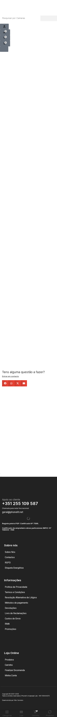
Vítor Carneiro (18, 700)
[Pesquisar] (48, 18)
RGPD (8, 562)
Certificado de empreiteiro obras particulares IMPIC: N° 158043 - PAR (26, 529)
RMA (7, 624)
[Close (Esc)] (0, 473)
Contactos (10, 557)
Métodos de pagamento (16, 602)
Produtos (9, 659)
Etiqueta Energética (14, 568)
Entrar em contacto (10, 376)
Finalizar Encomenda (15, 670)
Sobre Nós (10, 552)
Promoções (10, 629)
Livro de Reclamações (15, 613)
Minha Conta (11, 675)
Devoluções (10, 608)
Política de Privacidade (16, 587)
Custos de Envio (13, 618)
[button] (4, 27)
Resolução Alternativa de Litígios (21, 597)
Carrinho (9, 665)
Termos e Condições (15, 592)
